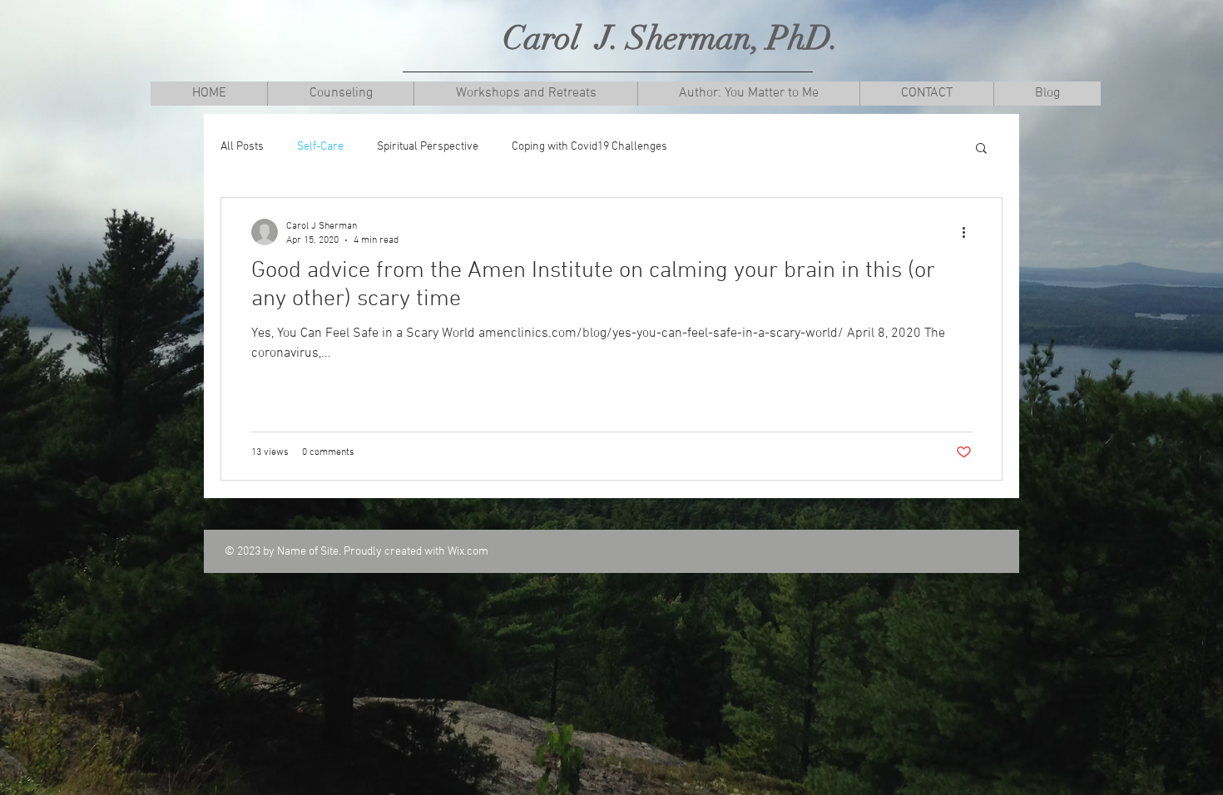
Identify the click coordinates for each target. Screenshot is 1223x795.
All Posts (242, 147)
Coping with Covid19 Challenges (589, 147)
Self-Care (320, 147)
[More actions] (969, 232)
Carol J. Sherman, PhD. (671, 38)
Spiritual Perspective (427, 147)
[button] (340, 93)
